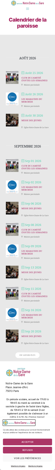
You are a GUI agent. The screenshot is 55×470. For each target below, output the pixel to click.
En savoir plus (27, 355)
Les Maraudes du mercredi (31, 100)
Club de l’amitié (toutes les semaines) (34, 79)
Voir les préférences (27, 458)
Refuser (27, 450)
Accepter (27, 442)
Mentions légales (18, 466)
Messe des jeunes (31, 120)
